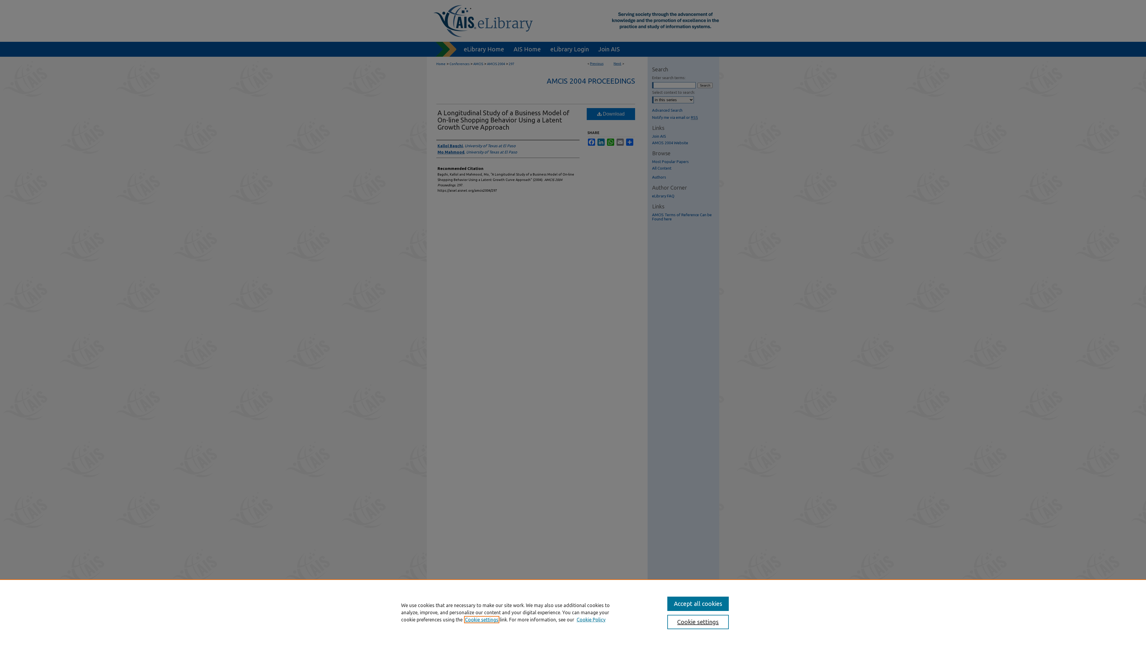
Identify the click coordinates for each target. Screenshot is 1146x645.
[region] (573, 612)
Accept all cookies (698, 603)
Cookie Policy (591, 619)
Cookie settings (481, 619)
